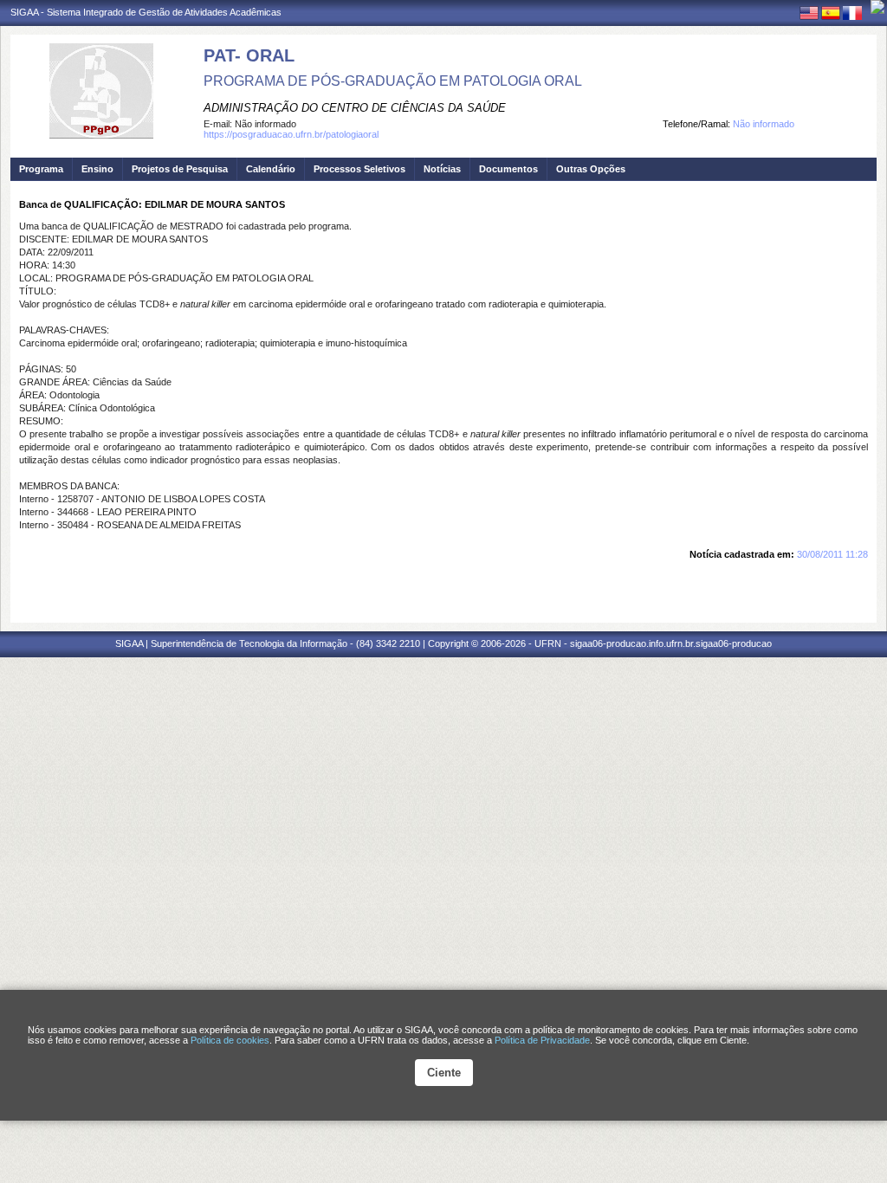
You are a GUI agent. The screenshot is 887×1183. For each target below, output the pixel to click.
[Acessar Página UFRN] (877, 7)
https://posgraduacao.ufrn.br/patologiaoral (291, 134)
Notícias (442, 169)
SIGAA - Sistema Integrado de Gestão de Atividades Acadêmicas (146, 12)
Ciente (444, 1072)
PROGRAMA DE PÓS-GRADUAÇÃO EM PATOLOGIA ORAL (393, 81)
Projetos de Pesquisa (180, 169)
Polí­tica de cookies (230, 1040)
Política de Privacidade (542, 1040)
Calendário (270, 169)
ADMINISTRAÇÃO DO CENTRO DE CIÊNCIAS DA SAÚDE (355, 107)
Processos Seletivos (359, 169)
